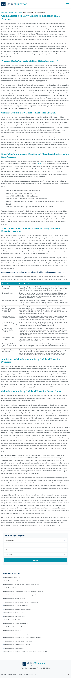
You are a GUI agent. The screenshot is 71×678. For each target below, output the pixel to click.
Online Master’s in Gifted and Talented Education (17, 609)
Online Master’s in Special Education (14, 630)
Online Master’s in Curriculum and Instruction (16, 588)
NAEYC (39, 164)
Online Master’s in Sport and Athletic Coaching (17, 644)
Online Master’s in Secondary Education (15, 627)
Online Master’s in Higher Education (14, 612)
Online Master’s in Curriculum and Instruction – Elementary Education (23, 591)
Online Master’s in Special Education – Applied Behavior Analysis (22, 634)
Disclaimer (46, 668)
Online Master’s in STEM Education (14, 648)
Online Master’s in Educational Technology (16, 605)
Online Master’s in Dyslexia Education (14, 598)
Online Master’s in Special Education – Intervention (18, 641)
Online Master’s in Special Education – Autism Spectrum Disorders (22, 637)
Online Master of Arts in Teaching (13, 577)
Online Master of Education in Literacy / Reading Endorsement (21, 584)
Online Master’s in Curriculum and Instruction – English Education (22, 595)
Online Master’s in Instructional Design (15, 616)
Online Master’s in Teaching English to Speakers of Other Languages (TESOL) (25, 651)
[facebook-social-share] (66, 674)
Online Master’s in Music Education (14, 619)
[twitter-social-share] (69, 674)
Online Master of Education (11, 580)
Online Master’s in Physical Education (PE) (16, 623)
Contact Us (32, 668)
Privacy (39, 668)
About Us (24, 668)
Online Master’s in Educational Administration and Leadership (21, 602)
